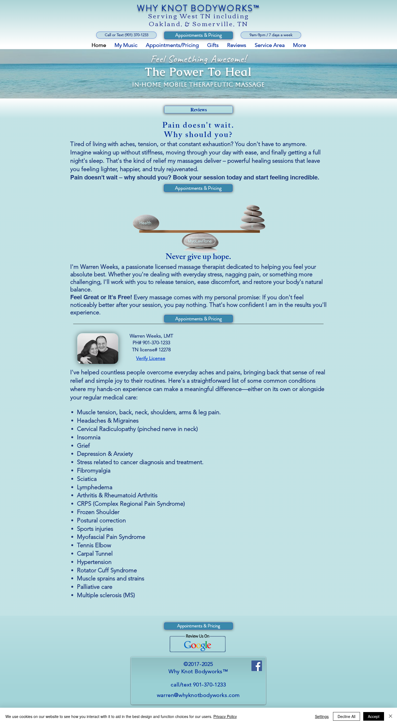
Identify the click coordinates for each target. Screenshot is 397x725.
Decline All (346, 716)
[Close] (390, 716)
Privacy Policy (225, 716)
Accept (373, 716)
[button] (271, 35)
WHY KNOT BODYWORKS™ (198, 8)
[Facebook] (256, 666)
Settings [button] (322, 716)
